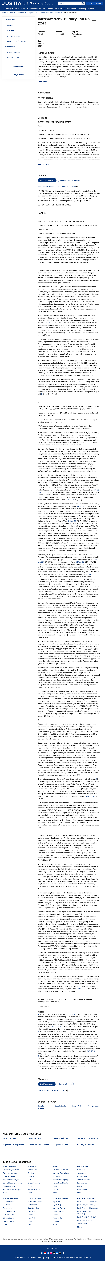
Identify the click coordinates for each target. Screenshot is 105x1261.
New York (31, 1218)
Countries (56, 1221)
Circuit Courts (8, 1214)
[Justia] (12, 3)
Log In (90, 3)
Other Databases (60, 1198)
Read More (42, 82)
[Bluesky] (57, 1253)
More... (5, 1193)
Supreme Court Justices (13, 1144)
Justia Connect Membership (88, 1201)
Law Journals (82, 1183)
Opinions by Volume (46, 13)
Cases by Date (9, 1138)
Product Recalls (58, 1211)
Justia (4, 13)
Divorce (31, 1176)
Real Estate (56, 1186)
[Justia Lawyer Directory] (63, 1253)
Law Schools (48, 9)
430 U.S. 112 (81, 506)
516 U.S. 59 (72, 521)
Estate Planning (34, 1183)
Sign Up (98, 3)
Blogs (79, 1186)
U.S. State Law (34, 1198)
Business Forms (58, 1208)
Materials (10, 46)
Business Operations (60, 1173)
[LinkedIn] (42, 1253)
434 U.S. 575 (90, 796)
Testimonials (82, 1224)
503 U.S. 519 (91, 1051)
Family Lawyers (9, 1186)
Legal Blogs (57, 1205)
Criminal (31, 1173)
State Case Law (33, 1208)
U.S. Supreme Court (31, 13)
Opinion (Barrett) (47, 180)
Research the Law (34, 9)
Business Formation (60, 1170)
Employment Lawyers (11, 1179)
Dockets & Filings (9, 1221)
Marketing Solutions (86, 9)
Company (40, 1258)
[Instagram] (51, 1253)
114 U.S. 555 (80, 382)
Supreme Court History (87, 1138)
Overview (10, 19)
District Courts (8, 1218)
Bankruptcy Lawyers (11, 1170)
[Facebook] (48, 1253)
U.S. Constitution (9, 1201)
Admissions (81, 1173)
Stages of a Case (60, 1144)
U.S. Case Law (19, 13)
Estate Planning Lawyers (12, 1183)
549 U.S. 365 (49, 323)
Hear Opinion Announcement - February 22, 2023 (57, 186)
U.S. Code (6, 1205)
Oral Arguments (46, 1084)
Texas (30, 1221)
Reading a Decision (85, 1144)
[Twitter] (60, 1253)
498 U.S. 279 (82, 989)
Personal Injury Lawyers (12, 1189)
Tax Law (55, 1189)
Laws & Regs (60, 9)
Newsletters (71, 9)
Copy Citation (18, 75)
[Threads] (54, 1253)
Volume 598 (58, 13)
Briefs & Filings (65, 1084)
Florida (30, 1214)
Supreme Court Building (38, 1144)
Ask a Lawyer (20, 9)
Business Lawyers (10, 1173)
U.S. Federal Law (10, 1198)
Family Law (32, 1186)
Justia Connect (19, 1258)
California (31, 1211)
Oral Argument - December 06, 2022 (52, 1090)
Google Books (60, 1106)
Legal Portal (31, 1258)
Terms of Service (57, 1258)
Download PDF (18, 66)
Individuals (33, 1166)
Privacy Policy (69, 1258)
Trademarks (57, 1218)
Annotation (11, 25)
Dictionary (81, 1170)
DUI (29, 1179)
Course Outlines (83, 1179)
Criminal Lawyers (9, 1176)
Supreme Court (9, 1211)
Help (47, 1258)
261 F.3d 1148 (56, 1026)
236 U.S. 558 (92, 574)
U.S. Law (10, 13)
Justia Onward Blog (84, 1220)
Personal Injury (34, 1189)
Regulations (7, 1208)
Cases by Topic (34, 1138)
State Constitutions (35, 1201)
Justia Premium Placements (87, 1208)
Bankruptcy (32, 1170)
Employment (57, 1176)
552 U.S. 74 (70, 500)
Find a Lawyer (7, 9)
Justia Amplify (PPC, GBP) (86, 1217)
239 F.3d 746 (71, 1014)
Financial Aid (82, 1176)
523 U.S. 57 (80, 562)
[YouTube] (45, 1253)
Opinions (9, 30)
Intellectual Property (60, 1179)
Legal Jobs (56, 1201)
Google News (93, 1106)
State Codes (32, 1205)
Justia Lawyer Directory (86, 1205)
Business (56, 1166)
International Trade (60, 1183)
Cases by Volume (60, 1138)
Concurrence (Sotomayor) (70, 180)
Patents (55, 1214)
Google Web (76, 1106)
